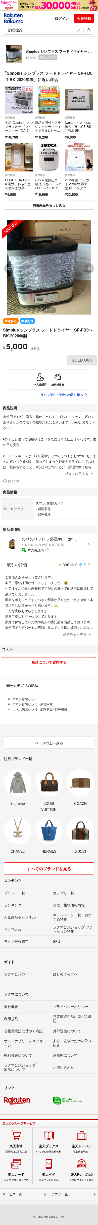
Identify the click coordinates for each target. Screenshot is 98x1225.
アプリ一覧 (60, 1194)
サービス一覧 (12, 1194)
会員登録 (84, 18)
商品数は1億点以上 (16, 1148)
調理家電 (44, 508)
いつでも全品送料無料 (48, 1148)
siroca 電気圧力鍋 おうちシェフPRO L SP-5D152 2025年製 (49, 186)
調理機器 (10, 117)
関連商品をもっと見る (49, 205)
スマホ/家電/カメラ (50, 503)
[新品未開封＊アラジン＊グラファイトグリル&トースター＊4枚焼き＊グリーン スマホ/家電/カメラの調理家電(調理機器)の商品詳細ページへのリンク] (49, 100)
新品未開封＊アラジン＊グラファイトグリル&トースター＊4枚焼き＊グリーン (49, 130)
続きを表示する (76, 473)
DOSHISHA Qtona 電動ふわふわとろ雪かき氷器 (18, 184)
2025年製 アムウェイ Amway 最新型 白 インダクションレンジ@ (78, 186)
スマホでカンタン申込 (16, 1177)
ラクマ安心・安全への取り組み (62, 394)
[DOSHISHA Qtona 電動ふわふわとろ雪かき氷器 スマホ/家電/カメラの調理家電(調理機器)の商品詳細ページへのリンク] (19, 157)
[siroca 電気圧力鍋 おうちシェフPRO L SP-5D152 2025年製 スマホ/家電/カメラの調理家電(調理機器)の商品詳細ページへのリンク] (49, 157)
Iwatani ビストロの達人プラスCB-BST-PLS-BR (78, 126)
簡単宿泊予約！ (81, 1148)
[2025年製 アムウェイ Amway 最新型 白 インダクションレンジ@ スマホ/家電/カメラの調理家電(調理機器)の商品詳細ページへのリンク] (79, 157)
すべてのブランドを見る (49, 868)
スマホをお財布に (49, 1177)
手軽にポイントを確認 (81, 1177)
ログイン (62, 18)
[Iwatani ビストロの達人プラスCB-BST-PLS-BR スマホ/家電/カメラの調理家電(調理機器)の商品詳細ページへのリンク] (79, 100)
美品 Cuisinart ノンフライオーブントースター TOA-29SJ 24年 (19, 128)
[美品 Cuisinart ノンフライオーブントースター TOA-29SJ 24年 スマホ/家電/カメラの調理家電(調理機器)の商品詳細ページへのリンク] (19, 100)
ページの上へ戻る (49, 742)
